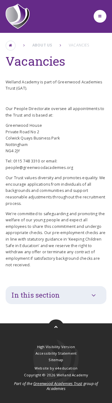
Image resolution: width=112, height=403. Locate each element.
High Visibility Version (56, 346)
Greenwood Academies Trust (57, 383)
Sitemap (56, 359)
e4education (66, 368)
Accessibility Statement (56, 353)
